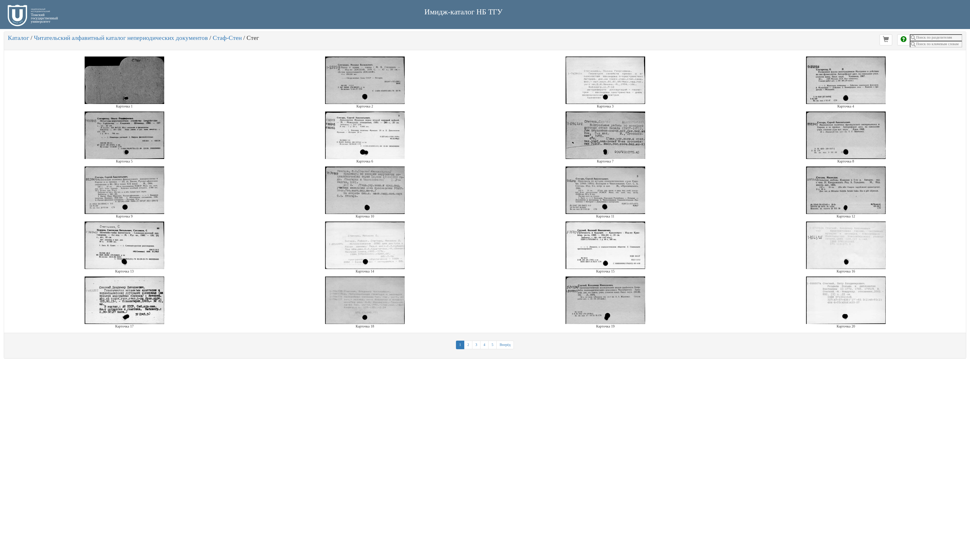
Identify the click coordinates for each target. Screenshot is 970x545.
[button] (886, 39)
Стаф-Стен (227, 37)
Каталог (18, 37)
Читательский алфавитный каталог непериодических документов (121, 37)
